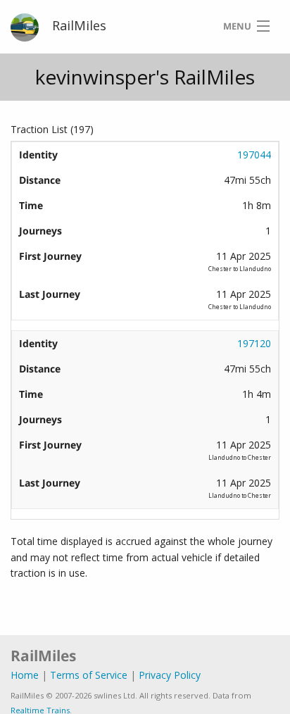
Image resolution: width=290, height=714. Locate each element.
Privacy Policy (170, 675)
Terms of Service (88, 675)
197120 (254, 343)
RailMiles (79, 25)
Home (25, 675)
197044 (254, 154)
